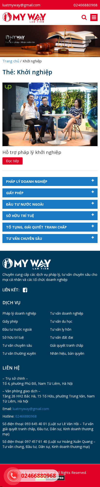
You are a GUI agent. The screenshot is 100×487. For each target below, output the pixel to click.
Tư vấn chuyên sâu (24, 238)
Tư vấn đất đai (61, 337)
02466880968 (86, 4)
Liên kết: (10, 290)
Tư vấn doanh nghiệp (66, 313)
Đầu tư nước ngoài (24, 204)
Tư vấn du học (61, 321)
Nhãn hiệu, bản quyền (67, 353)
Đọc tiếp (12, 161)
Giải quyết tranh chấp (66, 345)
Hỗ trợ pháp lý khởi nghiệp (31, 152)
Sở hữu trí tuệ (20, 215)
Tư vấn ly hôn (60, 329)
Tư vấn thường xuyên (19, 353)
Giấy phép (15, 193)
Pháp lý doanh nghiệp (26, 181)
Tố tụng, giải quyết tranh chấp (36, 227)
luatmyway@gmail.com (21, 4)
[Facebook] (25, 290)
